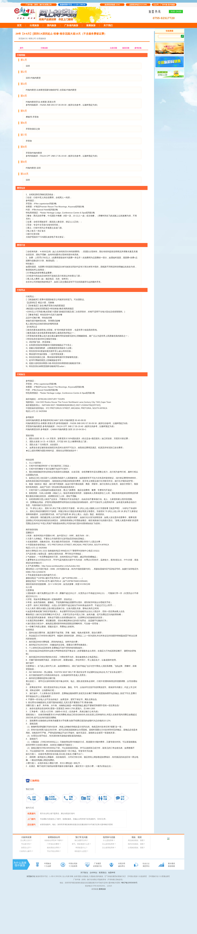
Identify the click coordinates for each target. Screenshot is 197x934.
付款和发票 (26, 837)
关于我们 (108, 25)
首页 (19, 25)
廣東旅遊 (102, 889)
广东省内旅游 (71, 25)
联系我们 (102, 873)
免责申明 (111, 873)
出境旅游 (34, 25)
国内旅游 (51, 25)
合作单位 (93, 873)
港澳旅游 (90, 25)
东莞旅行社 (23, 38)
